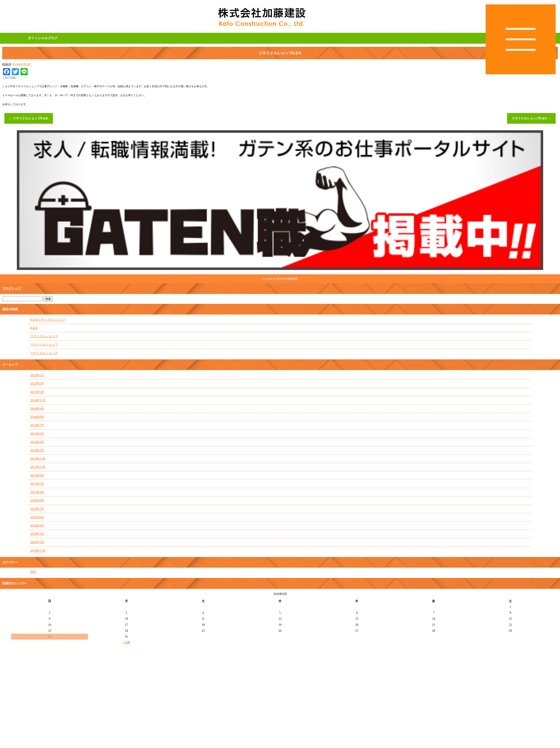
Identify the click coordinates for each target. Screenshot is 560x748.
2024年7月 (37, 425)
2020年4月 (37, 525)
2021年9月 (37, 475)
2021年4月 (37, 492)
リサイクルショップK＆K (28, 118)
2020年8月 (37, 500)
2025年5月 (37, 375)
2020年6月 (37, 517)
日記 (33, 571)
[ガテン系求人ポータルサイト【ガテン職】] (280, 268)
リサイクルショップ (44, 336)
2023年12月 (38, 458)
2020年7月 (37, 509)
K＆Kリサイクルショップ (47, 319)
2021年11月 (38, 467)
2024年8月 (37, 417)
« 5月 (126, 642)
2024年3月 (37, 442)
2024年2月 (37, 450)
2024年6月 (37, 433)
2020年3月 (37, 534)
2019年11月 (38, 550)
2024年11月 (38, 400)
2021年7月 (37, 483)
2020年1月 (37, 542)
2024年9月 (37, 408)
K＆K (34, 328)
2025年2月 (37, 383)
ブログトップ (11, 288)
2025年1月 (37, 392)
